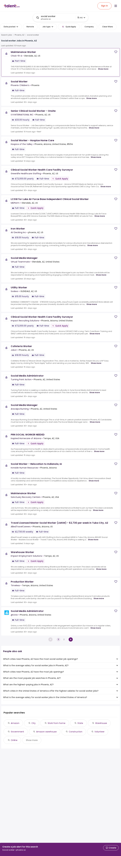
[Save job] (115, 52)
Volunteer (99, 731)
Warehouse (101, 723)
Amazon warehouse (46, 731)
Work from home (56, 723)
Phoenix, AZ (19, 35)
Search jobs (6, 35)
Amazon (15, 723)
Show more (103, 69)
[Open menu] (115, 6)
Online (14, 740)
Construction (75, 731)
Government (17, 731)
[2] (71, 639)
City (33, 723)
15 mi (79, 17)
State (80, 723)
